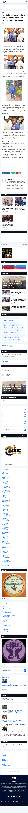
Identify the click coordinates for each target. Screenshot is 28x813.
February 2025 (5, 485)
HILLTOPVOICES (5, 677)
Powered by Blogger (7, 345)
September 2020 (5, 550)
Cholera (5, 320)
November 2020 (5, 547)
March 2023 (4, 511)
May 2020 (4, 555)
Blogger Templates (23, 801)
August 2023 (4, 505)
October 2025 (4, 477)
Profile (20, 332)
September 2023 (5, 504)
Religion (5, 334)
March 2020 (4, 557)
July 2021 (4, 537)
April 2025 (4, 482)
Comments (6, 402)
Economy (4, 756)
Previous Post (4, 244)
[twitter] (20, 266)
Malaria (15, 330)
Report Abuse (5, 361)
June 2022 (4, 523)
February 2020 (5, 559)
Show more (7, 370)
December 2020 (5, 546)
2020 (14, 421)
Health (3, 759)
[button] (1, 2)
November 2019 (5, 562)
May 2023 (4, 509)
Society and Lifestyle (6, 763)
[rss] (20, 796)
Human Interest (5, 760)
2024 (14, 412)
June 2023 (4, 508)
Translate (11, 699)
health (5, 327)
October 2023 (4, 502)
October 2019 (4, 564)
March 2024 (4, 497)
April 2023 (4, 510)
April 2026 (4, 472)
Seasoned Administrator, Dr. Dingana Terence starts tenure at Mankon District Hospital (7, 207)
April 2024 (4, 496)
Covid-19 (11, 320)
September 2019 (5, 565)
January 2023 (5, 514)
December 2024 (5, 487)
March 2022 (4, 527)
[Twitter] (12, 173)
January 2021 (5, 545)
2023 (14, 414)
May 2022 (4, 524)
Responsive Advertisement (14, 7)
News (22, 330)
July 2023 (4, 506)
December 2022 (5, 515)
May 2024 (4, 495)
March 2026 (4, 473)
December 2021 (5, 531)
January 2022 (5, 529)
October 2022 (4, 518)
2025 (14, 409)
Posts (5, 400)
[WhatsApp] (14, 173)
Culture (16, 322)
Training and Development (14, 339)
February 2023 (5, 513)
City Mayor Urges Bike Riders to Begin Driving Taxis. (12, 710)
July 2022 (4, 522)
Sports (5, 339)
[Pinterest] (17, 173)
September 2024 (5, 491)
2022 (14, 416)
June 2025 (4, 481)
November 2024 (5, 488)
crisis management (7, 322)
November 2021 (5, 532)
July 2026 (4, 471)
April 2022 (4, 525)
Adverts (18, 318)
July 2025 (4, 480)
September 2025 (5, 478)
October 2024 (4, 490)
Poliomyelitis (6, 332)
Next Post (25, 244)
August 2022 (4, 520)
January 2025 (5, 486)
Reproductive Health (14, 334)
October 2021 (4, 533)
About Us (4, 754)
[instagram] (20, 268)
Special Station (18, 337)
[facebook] (8, 266)
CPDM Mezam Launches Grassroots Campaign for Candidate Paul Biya (18, 307)
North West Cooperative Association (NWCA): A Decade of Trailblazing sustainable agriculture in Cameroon (18, 292)
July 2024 (4, 492)
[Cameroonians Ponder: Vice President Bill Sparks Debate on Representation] (7, 218)
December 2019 (5, 561)
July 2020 (4, 552)
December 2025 (5, 474)
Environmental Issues (15, 325)
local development (7, 330)
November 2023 (5, 501)
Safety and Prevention (8, 337)
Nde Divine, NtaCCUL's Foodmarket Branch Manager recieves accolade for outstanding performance (20, 208)
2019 (14, 423)
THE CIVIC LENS (10, 179)
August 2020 (4, 551)
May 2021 (4, 539)
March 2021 (4, 542)
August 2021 (4, 536)
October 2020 (4, 548)
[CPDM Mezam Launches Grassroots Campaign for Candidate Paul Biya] (6, 308)
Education (5, 325)
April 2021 (4, 541)
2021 (14, 419)
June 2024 (4, 494)
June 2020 (4, 554)
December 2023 (5, 500)
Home (3, 12)
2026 (14, 407)
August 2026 (4, 469)
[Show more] (22, 173)
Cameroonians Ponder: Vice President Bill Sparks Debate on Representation (7, 224)
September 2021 (5, 534)
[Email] (19, 173)
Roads (23, 334)
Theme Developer (9, 801)
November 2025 (5, 476)
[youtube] (8, 268)
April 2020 (4, 556)
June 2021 (4, 538)
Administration (10, 318)
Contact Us (4, 755)
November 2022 (5, 516)
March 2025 (4, 483)
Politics (13, 332)
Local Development (6, 765)
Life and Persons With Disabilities (16, 327)
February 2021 (5, 543)
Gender (3, 761)
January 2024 (5, 499)
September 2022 (5, 519)
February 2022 (5, 528)
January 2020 (5, 560)
